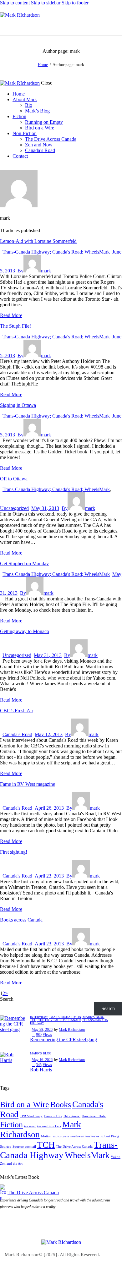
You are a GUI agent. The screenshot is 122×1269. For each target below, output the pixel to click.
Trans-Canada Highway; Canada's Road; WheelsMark (56, 251)
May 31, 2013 (45, 508)
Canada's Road (17, 734)
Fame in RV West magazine (27, 784)
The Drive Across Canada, (61, 1020)
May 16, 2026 (42, 1060)
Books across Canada (21, 919)
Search (6, 999)
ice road (30, 1126)
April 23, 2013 (49, 875)
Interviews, (40, 1017)
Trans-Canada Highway (59, 1150)
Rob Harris (41, 1069)
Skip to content (15, 2)
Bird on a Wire (24, 1104)
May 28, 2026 (42, 1029)
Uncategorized (14, 508)
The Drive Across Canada (74, 1146)
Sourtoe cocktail (24, 1146)
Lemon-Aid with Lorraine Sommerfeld (38, 241)
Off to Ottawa (14, 478)
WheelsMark (87, 1155)
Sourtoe (5, 1146)
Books (60, 1104)
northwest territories (84, 1136)
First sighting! (13, 852)
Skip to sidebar (45, 2)
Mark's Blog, (94, 1017)
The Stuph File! (15, 326)
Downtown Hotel (94, 1116)
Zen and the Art (11, 1163)
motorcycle (61, 1136)
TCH (46, 1145)
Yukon (115, 1157)
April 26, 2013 (49, 808)
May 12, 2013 (49, 734)
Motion (46, 1136)
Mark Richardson (72, 1029)
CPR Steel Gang (31, 1116)
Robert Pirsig (109, 1136)
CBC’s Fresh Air (16, 710)
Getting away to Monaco (24, 631)
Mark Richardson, (66, 1017)
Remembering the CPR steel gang (63, 1039)
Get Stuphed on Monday (24, 563)
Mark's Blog (40, 1053)
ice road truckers (49, 1126)
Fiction (11, 1124)
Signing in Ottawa (18, 405)
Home (43, 64)
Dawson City (53, 1116)
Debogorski (72, 1116)
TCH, (34, 1020)
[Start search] (118, 25)
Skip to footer (75, 2)
